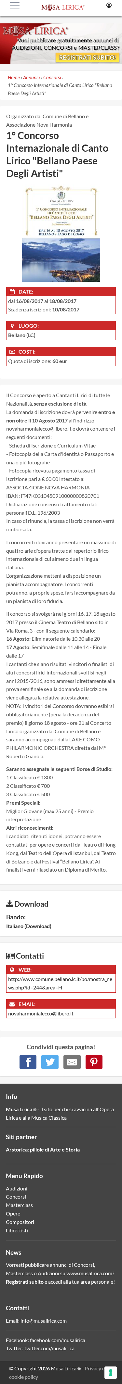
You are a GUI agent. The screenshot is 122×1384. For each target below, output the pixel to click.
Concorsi (16, 1196)
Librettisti (17, 1230)
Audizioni (16, 1188)
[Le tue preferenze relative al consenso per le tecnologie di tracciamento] (110, 1372)
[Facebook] (28, 1062)
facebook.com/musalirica (57, 1340)
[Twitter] (50, 1062)
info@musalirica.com (43, 1320)
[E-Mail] (72, 1062)
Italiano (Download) (28, 926)
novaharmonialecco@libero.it (41, 1013)
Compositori (20, 1222)
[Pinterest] (94, 1062)
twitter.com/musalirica (49, 1348)
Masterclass (19, 1205)
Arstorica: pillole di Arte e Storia (43, 1149)
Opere (13, 1213)
